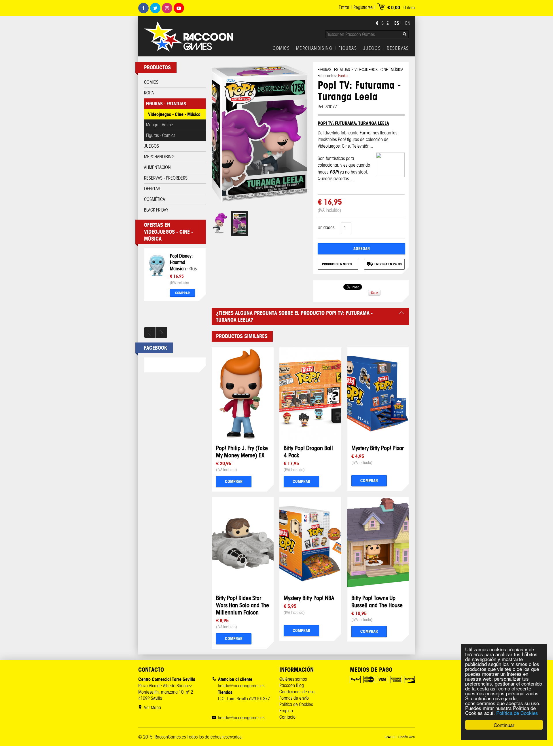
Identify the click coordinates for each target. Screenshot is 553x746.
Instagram (167, 8)
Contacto (287, 717)
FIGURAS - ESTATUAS (166, 103)
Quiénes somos (293, 679)
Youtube (179, 8)
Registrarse (363, 7)
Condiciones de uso (297, 691)
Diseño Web (400, 737)
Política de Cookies (517, 712)
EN (407, 23)
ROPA (149, 93)
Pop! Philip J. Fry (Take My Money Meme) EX (242, 451)
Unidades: (327, 227)
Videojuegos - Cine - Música (174, 114)
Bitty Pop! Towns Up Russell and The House (377, 601)
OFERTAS (152, 188)
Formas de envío (294, 698)
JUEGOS (372, 48)
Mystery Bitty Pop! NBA (309, 598)
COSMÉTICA (154, 199)
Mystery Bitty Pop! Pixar (377, 448)
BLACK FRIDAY (156, 210)
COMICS (281, 48)
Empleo (286, 710)
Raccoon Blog (291, 685)
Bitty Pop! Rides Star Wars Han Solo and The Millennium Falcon (242, 605)
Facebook (143, 8)
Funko (343, 75)
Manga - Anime (159, 124)
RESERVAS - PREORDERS (166, 178)
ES (396, 23)
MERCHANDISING (314, 48)
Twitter (155, 8)
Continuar (504, 724)
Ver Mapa (152, 707)
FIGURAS (347, 48)
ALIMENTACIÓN (157, 167)
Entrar (344, 7)
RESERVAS (398, 48)
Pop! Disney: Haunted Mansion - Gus (183, 262)
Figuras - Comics (160, 135)
